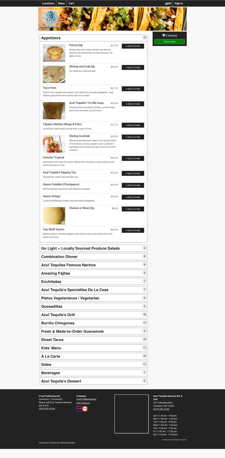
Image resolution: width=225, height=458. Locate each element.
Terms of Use (54, 442)
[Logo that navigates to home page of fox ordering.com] (85, 408)
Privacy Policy (44, 442)
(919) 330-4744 (47, 408)
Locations (48, 3)
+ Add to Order (133, 46)
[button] (93, 37)
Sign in (179, 3)
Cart (71, 3)
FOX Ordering (83, 403)
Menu (61, 3)
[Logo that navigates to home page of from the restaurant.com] (79, 408)
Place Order (169, 41)
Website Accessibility (67, 442)
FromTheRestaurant (86, 399)
